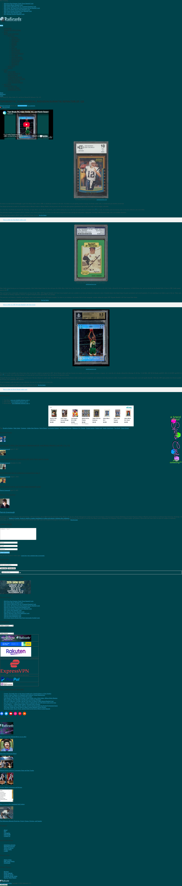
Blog (11, 33)
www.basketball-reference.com (20, 403)
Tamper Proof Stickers (16, 79)
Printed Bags (13, 75)
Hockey (14, 43)
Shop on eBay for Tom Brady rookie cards (14, 220)
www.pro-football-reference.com (19, 400)
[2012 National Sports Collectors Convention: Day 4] (3, 468)
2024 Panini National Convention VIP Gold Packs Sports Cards (24, 459)
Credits (6, 851)
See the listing (42, 215)
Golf (13, 46)
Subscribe (12, 29)
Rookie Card (98, 428)
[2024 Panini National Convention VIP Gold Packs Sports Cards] (3, 455)
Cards (19, 105)
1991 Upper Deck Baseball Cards (13, 12)
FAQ (5, 831)
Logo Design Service (15, 83)
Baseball (14, 37)
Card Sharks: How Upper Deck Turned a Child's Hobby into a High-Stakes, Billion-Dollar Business (30, 698)
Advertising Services (9, 845)
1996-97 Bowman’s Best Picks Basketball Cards (16, 613)
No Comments (31, 105)
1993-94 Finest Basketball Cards (12, 616)
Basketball (15, 39)
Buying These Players (10, 878)
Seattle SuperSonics (108, 428)
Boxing (14, 45)
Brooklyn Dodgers (8, 428)
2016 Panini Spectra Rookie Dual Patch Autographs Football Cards (22, 618)
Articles (11, 36)
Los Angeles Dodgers (53, 428)
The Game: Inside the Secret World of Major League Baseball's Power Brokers (25, 707)
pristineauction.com (102, 199)
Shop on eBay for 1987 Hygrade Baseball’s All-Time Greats (19, 304)
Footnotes (23, 428)
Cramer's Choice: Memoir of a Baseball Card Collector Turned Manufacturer (24, 695)
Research (15, 64)
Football (15, 41)
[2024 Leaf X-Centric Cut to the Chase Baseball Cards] (3, 482)
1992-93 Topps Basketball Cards (12, 615)
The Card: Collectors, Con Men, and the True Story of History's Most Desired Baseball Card (28, 701)
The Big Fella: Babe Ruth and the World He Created (18, 696)
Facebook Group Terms (10, 876)
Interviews (15, 61)
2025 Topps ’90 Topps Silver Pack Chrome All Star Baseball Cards (22, 8)
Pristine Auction (90, 428)
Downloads (7, 863)
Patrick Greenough (5, 105)
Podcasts (11, 66)
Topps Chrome (125, 428)
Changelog (7, 833)
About (5, 830)
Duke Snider (16, 428)
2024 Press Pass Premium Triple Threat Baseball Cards (18, 3)
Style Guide (7, 834)
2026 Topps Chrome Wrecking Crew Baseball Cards (18, 11)
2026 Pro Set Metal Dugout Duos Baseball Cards (17, 9)
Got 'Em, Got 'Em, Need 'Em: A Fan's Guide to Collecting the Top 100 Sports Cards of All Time (30, 702)
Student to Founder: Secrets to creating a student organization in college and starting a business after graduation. (39, 518)
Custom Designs (14, 81)
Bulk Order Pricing (9, 861)
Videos (10, 68)
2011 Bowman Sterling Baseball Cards (14, 14)
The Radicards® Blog (6, 883)
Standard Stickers (15, 77)
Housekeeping (16, 57)
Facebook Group (8, 874)
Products (15, 63)
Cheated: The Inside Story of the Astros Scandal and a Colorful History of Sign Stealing (27, 693)
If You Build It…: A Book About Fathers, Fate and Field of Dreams (22, 704)
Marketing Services (9, 846)
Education (15, 52)
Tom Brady (117, 428)
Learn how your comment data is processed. (33, 555)
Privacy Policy (8, 849)
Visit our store (6, 107)
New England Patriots (65, 428)
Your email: (3, 563)
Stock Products (14, 74)
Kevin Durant (43, 428)
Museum (6, 871)
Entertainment (17, 54)
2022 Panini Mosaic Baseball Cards (13, 5)
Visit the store (74, 520)
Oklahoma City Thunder (78, 428)
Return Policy (8, 860)
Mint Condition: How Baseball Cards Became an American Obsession (22, 699)
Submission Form (14, 90)
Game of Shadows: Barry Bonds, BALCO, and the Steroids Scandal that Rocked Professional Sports (31, 705)
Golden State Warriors (33, 428)
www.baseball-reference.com (19, 401)
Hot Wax (14, 55)
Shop (10, 71)
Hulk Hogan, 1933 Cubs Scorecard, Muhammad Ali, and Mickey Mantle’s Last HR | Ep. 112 (35, 445)
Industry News (17, 59)
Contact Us (7, 836)
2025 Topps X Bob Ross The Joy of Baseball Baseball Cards (20, 6)
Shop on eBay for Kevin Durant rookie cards (15, 389)
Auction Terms (13, 88)
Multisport (15, 50)
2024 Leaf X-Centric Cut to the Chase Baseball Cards (20, 487)
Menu (1, 25)
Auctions (10, 85)
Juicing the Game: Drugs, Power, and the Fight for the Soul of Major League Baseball (27, 709)
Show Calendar (8, 873)
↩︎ (29, 400)
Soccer (14, 48)
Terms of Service (8, 848)
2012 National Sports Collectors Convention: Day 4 (20, 473)
